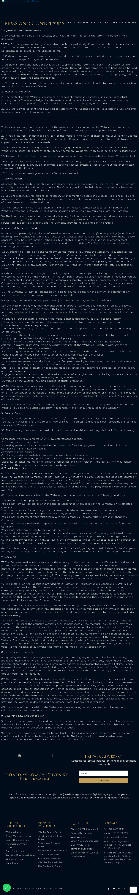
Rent (55, 22)
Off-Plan (68, 22)
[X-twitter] (125, 889)
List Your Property (89, 22)
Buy (44, 22)
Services (118, 22)
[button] (7, 888)
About (107, 22)
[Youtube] (114, 889)
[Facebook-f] (109, 889)
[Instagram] (119, 889)
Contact (130, 22)
